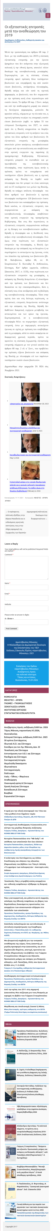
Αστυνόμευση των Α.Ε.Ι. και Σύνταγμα (22, 753)
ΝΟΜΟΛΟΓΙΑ (10, 697)
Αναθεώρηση (10, 780)
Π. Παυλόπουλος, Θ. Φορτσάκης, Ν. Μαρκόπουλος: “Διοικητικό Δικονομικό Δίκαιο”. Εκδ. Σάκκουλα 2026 (33, 1186)
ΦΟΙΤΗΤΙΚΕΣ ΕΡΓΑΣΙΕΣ (15, 710)
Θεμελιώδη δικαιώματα (15, 763)
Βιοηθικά (8, 793)
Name (7, 583)
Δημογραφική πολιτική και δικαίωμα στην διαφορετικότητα (37, 515)
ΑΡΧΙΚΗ (7, 501)
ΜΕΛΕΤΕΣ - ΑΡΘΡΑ (41, 498)
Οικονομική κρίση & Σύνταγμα (18, 783)
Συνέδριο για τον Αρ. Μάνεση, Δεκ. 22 (22, 747)
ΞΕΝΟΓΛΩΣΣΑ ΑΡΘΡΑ (14, 707)
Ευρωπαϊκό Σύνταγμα (14, 796)
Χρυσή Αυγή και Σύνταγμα (16, 786)
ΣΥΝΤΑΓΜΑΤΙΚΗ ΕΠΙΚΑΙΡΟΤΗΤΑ (19, 713)
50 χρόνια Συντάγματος (15, 740)
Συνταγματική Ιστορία (14, 760)
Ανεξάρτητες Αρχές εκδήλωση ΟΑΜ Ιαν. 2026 (26, 727)
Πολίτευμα (9, 773)
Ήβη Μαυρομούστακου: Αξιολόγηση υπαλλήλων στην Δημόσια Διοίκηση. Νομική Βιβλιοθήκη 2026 (32, 1109)
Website (8, 604)
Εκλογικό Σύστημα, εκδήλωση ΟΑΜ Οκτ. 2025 (25, 737)
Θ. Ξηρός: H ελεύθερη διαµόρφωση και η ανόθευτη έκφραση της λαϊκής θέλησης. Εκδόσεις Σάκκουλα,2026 (32, 1072)
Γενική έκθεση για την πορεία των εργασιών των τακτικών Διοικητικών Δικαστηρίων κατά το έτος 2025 (32, 1207)
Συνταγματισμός (12, 770)
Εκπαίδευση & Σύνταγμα (15, 790)
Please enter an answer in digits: (17, 615)
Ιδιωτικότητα (10, 767)
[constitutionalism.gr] (26, 14)
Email (7, 594)
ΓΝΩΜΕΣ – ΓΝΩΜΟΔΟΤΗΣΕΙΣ (18, 703)
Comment (9, 555)
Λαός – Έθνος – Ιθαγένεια (16, 776)
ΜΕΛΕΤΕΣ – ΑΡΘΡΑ (13, 700)
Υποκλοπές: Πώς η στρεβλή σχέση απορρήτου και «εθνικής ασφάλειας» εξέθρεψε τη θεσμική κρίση (25, 884)
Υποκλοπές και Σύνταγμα (16, 750)
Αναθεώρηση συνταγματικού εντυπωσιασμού (25, 976)
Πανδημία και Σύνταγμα (15, 757)
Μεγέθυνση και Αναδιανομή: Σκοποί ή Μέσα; (24, 1006)
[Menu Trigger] (47, 15)
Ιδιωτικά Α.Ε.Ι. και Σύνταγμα (17, 744)
